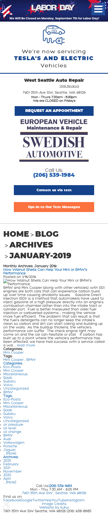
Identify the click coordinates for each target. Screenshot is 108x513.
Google (26, 500)
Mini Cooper (13, 352)
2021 (6, 468)
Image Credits (54, 504)
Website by (54, 507)
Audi (7, 439)
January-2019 (40, 256)
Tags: (7, 396)
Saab (7, 378)
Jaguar (9, 450)
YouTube (59, 500)
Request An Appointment (54, 111)
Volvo (8, 385)
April (7, 479)
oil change (12, 432)
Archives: (11, 457)
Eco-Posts (12, 367)
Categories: (13, 363)
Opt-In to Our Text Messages (54, 207)
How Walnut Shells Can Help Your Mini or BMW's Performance (45, 271)
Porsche (10, 446)
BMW (31, 360)
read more (26, 345)
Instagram (76, 500)
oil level (9, 428)
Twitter (38, 500)
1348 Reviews (69, 86)
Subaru (9, 381)
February (11, 464)
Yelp (48, 500)
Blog (47, 234)
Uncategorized (16, 389)
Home (16, 234)
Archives (31, 245)
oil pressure (13, 425)
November (12, 471)
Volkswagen (13, 443)
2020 (7, 475)
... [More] (9, 453)
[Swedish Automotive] (54, 141)
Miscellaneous (15, 374)
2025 (7, 461)
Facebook (11, 500)
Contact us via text (54, 190)
